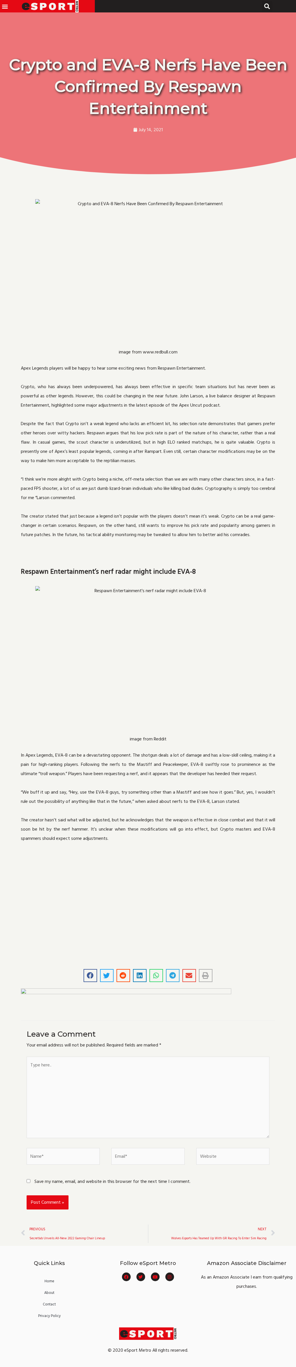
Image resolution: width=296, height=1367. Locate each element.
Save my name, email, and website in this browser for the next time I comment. (112, 1181)
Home (49, 1281)
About (49, 1292)
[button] (5, 6)
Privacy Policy (49, 1315)
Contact (49, 1304)
